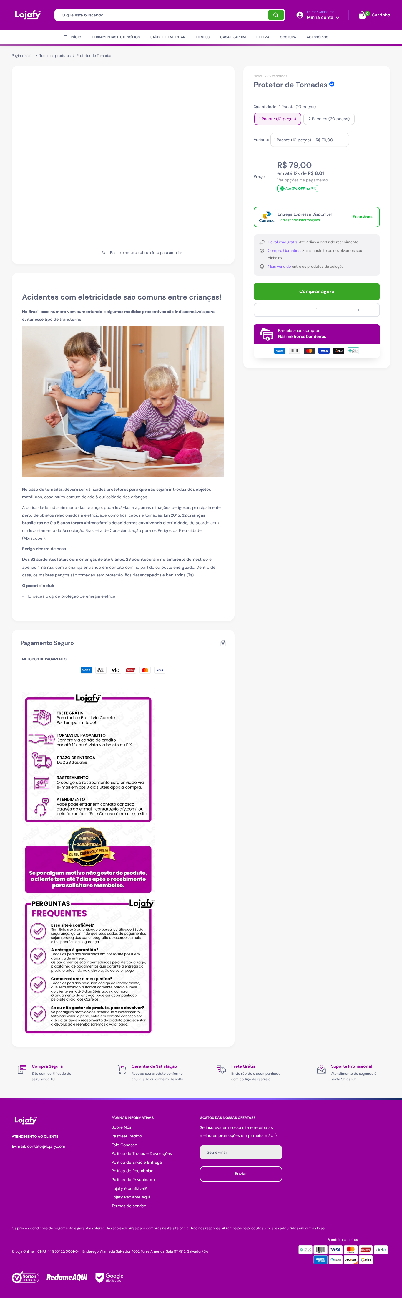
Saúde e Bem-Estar (167, 37)
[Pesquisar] (276, 15)
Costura (288, 37)
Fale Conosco (124, 1144)
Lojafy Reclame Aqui (131, 1197)
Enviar (241, 1173)
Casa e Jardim (233, 37)
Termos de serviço (129, 1205)
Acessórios (317, 37)
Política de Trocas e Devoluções (142, 1153)
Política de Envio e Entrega (137, 1162)
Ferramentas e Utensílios (116, 37)
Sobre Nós (121, 1127)
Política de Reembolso (132, 1170)
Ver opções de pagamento (302, 180)
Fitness (203, 37)
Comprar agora (316, 291)
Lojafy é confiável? (129, 1188)
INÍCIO (76, 37)
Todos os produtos (55, 55)
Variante (261, 139)
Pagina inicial (23, 55)
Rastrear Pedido (127, 1136)
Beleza (262, 37)
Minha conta (321, 17)
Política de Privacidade (133, 1179)
